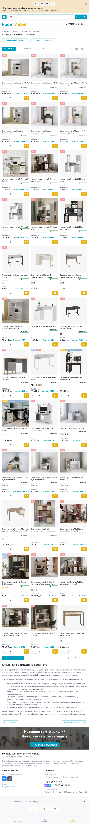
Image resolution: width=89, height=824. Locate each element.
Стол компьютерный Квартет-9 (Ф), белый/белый (15, 132)
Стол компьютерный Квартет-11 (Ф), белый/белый (15, 84)
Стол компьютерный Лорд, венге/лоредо (14, 430)
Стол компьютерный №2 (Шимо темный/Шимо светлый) (71, 530)
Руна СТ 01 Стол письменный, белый (44, 326)
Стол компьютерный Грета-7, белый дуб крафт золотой (15, 479)
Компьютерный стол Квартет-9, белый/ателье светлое (14, 327)
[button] (4, 17)
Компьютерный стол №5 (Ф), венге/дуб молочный (44, 180)
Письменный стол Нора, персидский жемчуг (15, 276)
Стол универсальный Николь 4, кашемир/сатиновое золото (71, 276)
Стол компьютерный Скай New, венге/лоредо (71, 378)
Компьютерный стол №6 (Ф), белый (15, 227)
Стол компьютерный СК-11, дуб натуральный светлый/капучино (43, 583)
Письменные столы (15, 40)
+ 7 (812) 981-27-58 (75, 24)
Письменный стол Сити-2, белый (72, 429)
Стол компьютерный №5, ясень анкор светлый (42, 430)
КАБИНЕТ (15, 31)
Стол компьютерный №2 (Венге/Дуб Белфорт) (14, 583)
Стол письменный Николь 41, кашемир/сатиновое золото (41, 276)
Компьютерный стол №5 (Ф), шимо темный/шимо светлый (72, 583)
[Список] (76, 48)
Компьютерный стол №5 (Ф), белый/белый (15, 180)
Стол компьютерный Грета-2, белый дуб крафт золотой (44, 479)
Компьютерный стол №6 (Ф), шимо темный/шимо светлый (14, 634)
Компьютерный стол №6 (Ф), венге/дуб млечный (73, 228)
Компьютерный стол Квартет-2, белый (72, 479)
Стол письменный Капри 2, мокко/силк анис (14, 378)
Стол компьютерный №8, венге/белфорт (43, 634)
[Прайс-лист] (82, 48)
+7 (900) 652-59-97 (61, 785)
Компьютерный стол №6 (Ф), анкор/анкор (44, 228)
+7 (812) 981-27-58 (53, 782)
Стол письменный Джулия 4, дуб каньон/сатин (72, 634)
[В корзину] (26, 98)
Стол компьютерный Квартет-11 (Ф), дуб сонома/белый (73, 84)
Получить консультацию (44, 745)
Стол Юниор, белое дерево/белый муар (43, 378)
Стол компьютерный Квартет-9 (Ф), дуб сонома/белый (73, 132)
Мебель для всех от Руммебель (20, 753)
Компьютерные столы (43, 40)
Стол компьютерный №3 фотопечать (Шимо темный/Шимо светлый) (43, 531)
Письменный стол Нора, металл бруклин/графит (71, 327)
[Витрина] (71, 48)
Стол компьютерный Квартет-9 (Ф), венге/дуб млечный (44, 132)
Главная (5, 31)
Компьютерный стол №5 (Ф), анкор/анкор (73, 180)
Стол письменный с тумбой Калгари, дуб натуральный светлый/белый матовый (15, 531)
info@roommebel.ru (9, 787)
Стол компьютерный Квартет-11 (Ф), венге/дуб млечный (44, 84)
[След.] (83, 658)
